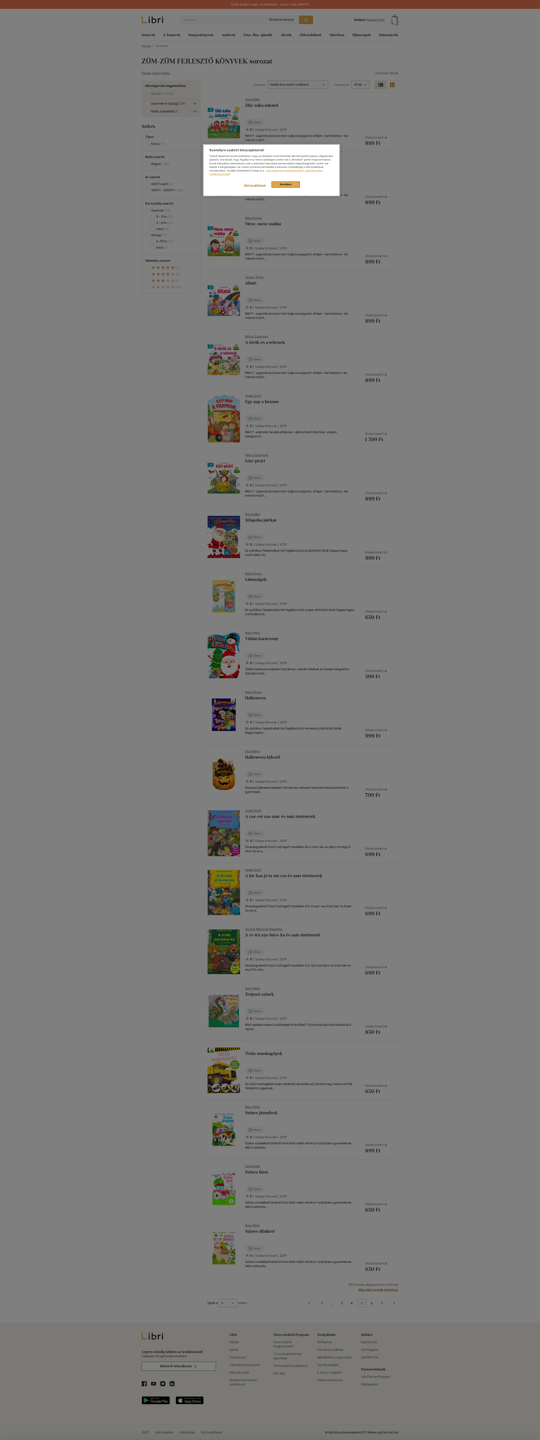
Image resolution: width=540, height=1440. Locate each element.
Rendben (286, 184)
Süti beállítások (255, 185)
